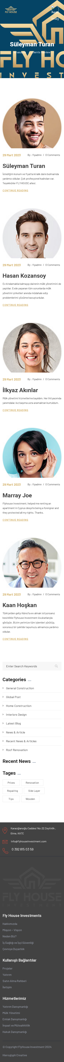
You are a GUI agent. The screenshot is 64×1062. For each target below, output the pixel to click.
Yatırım (7, 974)
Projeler (7, 968)
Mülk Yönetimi (11, 1012)
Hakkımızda (10, 923)
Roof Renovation (17, 750)
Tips (11, 798)
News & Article (15, 732)
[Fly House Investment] (11, 9)
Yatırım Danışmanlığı (15, 1006)
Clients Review (40, 52)
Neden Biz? (10, 936)
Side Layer (34, 790)
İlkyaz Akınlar (20, 390)
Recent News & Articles (21, 741)
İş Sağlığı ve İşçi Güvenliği (18, 942)
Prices (11, 782)
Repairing (12, 790)
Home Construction (18, 706)
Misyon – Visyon (12, 930)
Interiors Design (16, 714)
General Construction (20, 688)
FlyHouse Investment (31, 1046)
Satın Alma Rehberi (14, 981)
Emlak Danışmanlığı (15, 1019)
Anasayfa (20, 52)
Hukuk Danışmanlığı (15, 1031)
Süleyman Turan (24, 166)
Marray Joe (17, 495)
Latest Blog (13, 723)
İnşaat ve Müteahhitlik (16, 1025)
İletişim (7, 987)
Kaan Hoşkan (20, 605)
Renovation (32, 782)
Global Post (13, 697)
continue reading (15, 190)
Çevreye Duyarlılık (14, 949)
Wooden (30, 798)
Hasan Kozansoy (24, 275)
